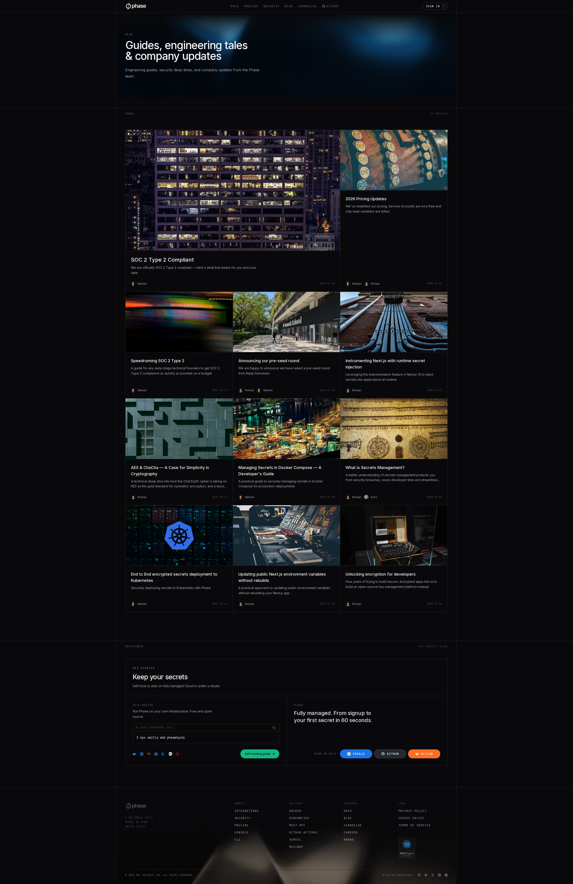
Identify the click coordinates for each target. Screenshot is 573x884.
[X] (432, 875)
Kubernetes (299, 818)
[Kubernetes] (141, 754)
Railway (296, 847)
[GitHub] (419, 875)
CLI (238, 839)
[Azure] (163, 754)
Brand (349, 839)
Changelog (308, 6)
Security (271, 6)
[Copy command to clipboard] (274, 727)
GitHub (333, 6)
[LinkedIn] (439, 875)
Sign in (435, 6)
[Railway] (170, 754)
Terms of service (414, 825)
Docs (235, 6)
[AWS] (149, 754)
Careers (351, 832)
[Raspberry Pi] (177, 754)
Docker (295, 811)
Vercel (295, 839)
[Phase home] (136, 6)
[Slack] (426, 875)
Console (242, 832)
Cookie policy (411, 818)
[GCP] (156, 754)
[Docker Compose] (134, 754)
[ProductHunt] (446, 875)
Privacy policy (412, 811)
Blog (289, 6)
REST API (297, 825)
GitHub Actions (303, 832)
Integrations (247, 811)
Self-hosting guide (257, 753)
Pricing (251, 6)
